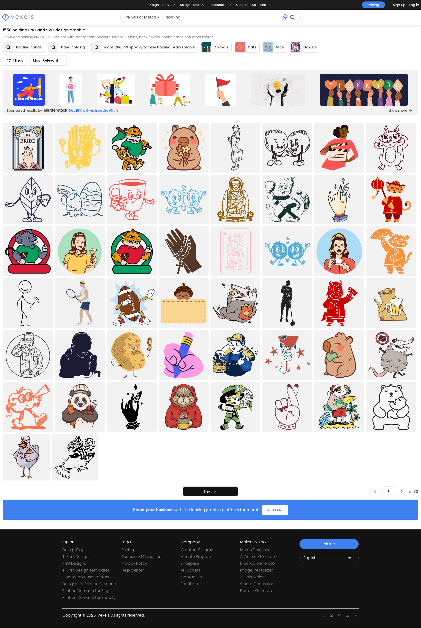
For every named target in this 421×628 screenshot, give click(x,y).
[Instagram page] (323, 615)
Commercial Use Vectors (85, 577)
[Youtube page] (347, 615)
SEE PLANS (275, 510)
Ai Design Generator (259, 556)
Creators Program (198, 550)
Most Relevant (45, 60)
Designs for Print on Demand (89, 584)
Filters (18, 60)
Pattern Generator (257, 590)
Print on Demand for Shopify (89, 597)
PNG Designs (74, 563)
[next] (401, 491)
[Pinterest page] (339, 615)
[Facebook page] (331, 615)
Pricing (128, 550)
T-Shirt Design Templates (86, 570)
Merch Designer (254, 550)
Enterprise (190, 563)
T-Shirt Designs (76, 556)
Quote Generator (256, 584)
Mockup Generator (258, 563)
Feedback (190, 584)
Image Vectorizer (256, 570)
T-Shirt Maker (252, 577)
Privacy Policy (134, 563)
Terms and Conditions (142, 556)
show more (397, 110)
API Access (191, 570)
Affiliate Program (196, 556)
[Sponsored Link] (29, 90)
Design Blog (73, 550)
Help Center (133, 570)
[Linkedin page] (356, 615)
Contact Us (191, 577)
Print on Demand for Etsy (85, 590)
